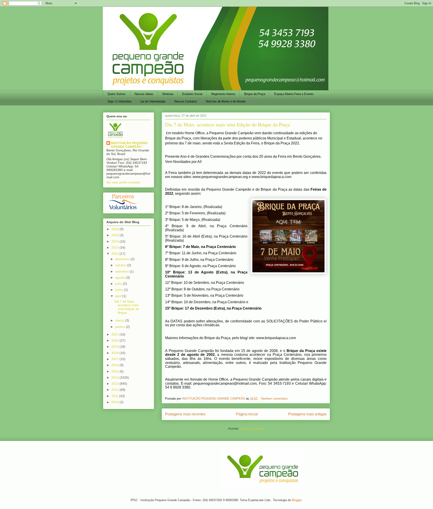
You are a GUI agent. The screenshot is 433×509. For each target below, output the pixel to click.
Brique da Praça (254, 94)
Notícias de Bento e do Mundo (226, 101)
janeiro (120, 327)
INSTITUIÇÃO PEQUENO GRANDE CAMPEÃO (129, 144)
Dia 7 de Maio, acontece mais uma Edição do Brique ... (126, 307)
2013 (115, 383)
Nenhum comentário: (275, 398)
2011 (115, 396)
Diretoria (167, 94)
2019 (115, 346)
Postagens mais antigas (307, 414)
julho (119, 283)
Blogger (297, 500)
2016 (115, 365)
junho (119, 290)
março (120, 320)
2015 (115, 371)
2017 (115, 359)
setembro (122, 271)
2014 (115, 377)
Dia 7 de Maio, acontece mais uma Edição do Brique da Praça (227, 124)
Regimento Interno (223, 94)
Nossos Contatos (185, 101)
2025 (115, 235)
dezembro (123, 259)
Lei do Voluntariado (152, 101)
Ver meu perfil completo (123, 182)
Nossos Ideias (144, 94)
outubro (121, 265)
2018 (115, 353)
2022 (115, 253)
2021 (115, 334)
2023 (115, 247)
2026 (115, 229)
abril (118, 296)
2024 (115, 241)
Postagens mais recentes (185, 414)
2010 (115, 402)
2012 (115, 389)
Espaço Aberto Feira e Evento (293, 94)
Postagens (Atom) (252, 428)
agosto (120, 277)
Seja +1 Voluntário (119, 101)
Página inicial (247, 414)
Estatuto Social (192, 94)
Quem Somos (117, 94)
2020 (115, 340)
